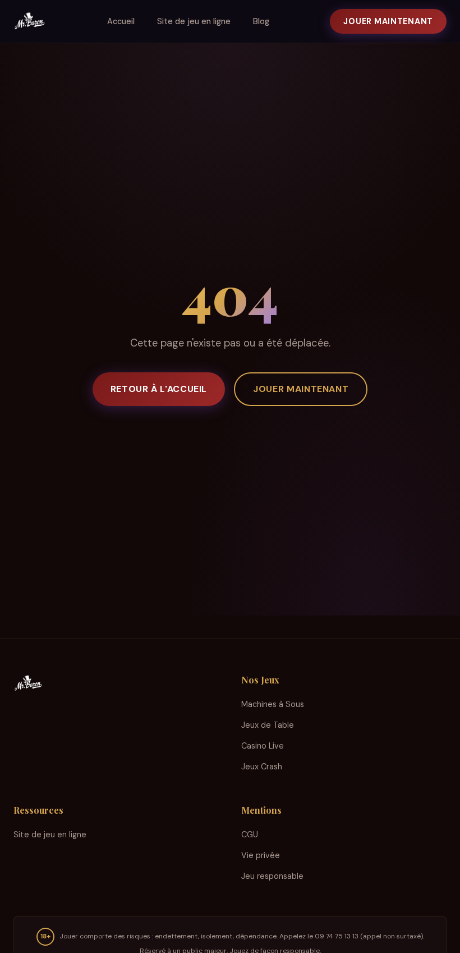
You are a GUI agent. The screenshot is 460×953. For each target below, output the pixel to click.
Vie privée (260, 855)
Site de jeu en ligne (194, 21)
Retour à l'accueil (159, 389)
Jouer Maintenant (388, 21)
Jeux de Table (267, 725)
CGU (249, 834)
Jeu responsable (272, 876)
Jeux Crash (261, 767)
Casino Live (262, 746)
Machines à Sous (272, 704)
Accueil (121, 21)
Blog (261, 21)
